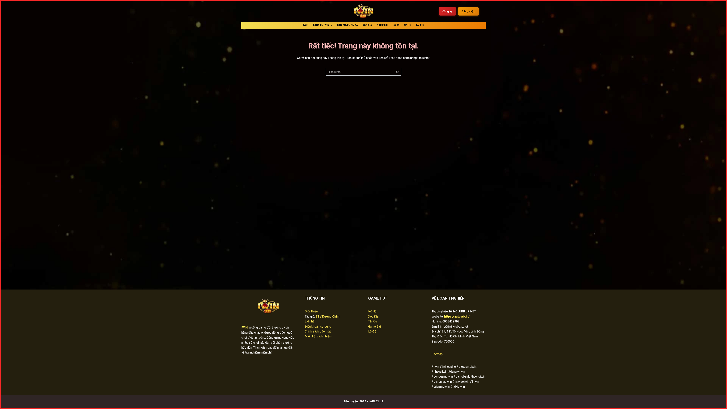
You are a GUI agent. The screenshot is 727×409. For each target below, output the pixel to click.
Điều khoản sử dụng (318, 326)
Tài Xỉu (420, 25)
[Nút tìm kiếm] (397, 72)
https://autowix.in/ (457, 316)
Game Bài (382, 25)
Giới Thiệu (311, 311)
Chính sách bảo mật (318, 331)
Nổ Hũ (407, 25)
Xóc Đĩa (367, 25)
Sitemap (437, 354)
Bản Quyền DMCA (347, 25)
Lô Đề (396, 25)
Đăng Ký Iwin (321, 25)
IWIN (305, 25)
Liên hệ (309, 321)
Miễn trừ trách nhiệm (318, 336)
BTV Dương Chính (328, 316)
